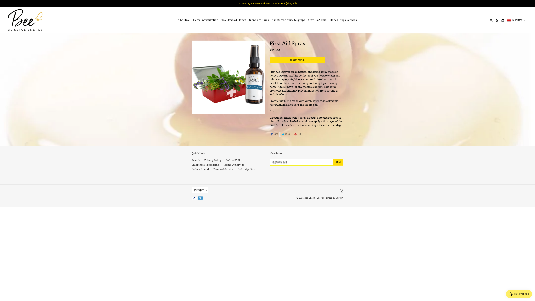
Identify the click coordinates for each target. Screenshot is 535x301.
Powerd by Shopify (334, 198)
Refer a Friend (200, 169)
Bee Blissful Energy (314, 198)
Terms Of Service (233, 164)
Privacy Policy (212, 160)
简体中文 (199, 190)
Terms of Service (223, 169)
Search (196, 160)
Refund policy (246, 169)
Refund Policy (234, 160)
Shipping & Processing (205, 164)
